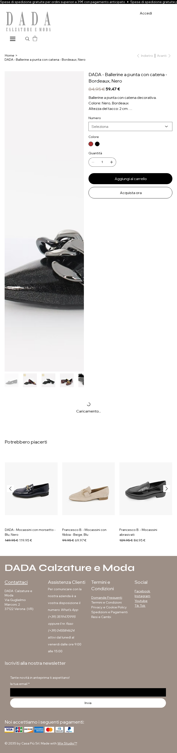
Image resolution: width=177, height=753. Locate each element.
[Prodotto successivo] (166, 488)
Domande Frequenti (106, 598)
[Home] (12, 38)
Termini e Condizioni (106, 602)
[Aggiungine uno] (111, 162)
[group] (88, 498)
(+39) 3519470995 (61, 617)
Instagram (142, 596)
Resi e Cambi (101, 617)
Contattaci (16, 582)
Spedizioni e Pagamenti (109, 612)
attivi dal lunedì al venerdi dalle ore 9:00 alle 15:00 (64, 644)
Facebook (142, 591)
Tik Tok (140, 606)
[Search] (27, 39)
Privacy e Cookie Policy (109, 607)
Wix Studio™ (67, 743)
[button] (35, 38)
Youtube (141, 601)
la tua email (20, 684)
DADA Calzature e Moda (70, 568)
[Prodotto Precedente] (10, 488)
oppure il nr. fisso (60, 623)
